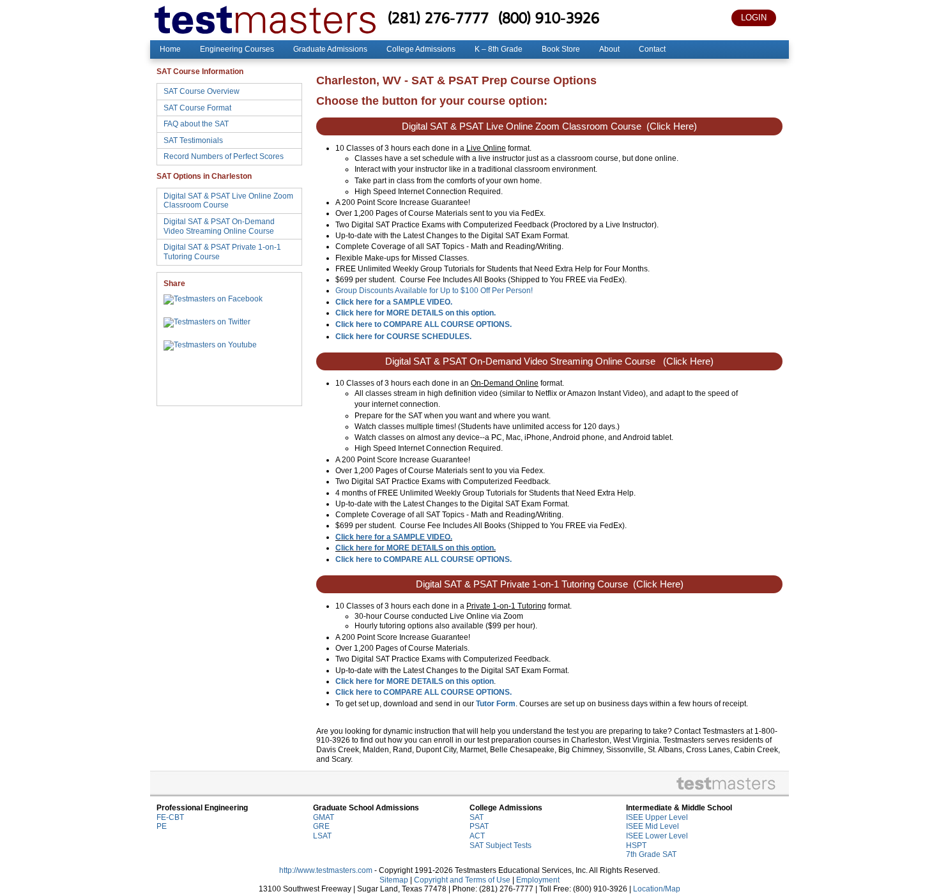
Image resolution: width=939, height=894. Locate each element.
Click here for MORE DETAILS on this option (414, 681)
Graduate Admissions (330, 49)
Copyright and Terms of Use (462, 879)
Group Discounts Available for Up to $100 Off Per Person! (434, 290)
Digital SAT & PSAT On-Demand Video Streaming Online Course (219, 226)
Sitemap (393, 879)
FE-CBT (170, 817)
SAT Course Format (197, 107)
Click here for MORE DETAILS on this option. (415, 312)
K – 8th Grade (499, 49)
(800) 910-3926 (548, 17)
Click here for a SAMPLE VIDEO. (393, 537)
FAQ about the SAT (196, 123)
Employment (538, 879)
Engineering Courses (237, 49)
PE (161, 826)
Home (170, 49)
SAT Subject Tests (500, 845)
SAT (477, 817)
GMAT (323, 817)
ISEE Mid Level (652, 826)
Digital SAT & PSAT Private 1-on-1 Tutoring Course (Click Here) (549, 584)
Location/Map (656, 888)
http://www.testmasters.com (325, 870)
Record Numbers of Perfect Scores (224, 156)
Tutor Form (495, 703)
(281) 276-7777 (438, 17)
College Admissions (420, 49)
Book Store (561, 49)
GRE (321, 826)
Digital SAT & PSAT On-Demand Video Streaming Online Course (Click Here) (549, 361)
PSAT (479, 826)
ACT (477, 835)
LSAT (322, 835)
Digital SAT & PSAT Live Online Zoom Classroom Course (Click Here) (549, 126)
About (609, 49)
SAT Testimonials (193, 140)
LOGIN (754, 17)
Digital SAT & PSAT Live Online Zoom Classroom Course (228, 201)
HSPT (636, 845)
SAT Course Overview (202, 91)
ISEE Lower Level (657, 835)
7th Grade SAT (651, 854)
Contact (652, 49)
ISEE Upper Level (657, 817)
